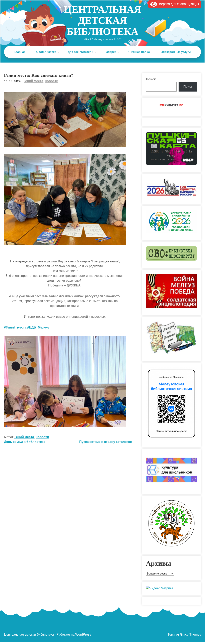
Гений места (33, 81)
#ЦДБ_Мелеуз (38, 327)
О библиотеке (46, 52)
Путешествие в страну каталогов (105, 441)
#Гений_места (15, 327)
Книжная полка (139, 52)
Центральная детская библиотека (102, 20)
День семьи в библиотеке (24, 441)
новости (51, 81)
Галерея (110, 52)
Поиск (151, 79)
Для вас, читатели (80, 52)
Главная (19, 52)
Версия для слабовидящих (178, 4)
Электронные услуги (176, 52)
